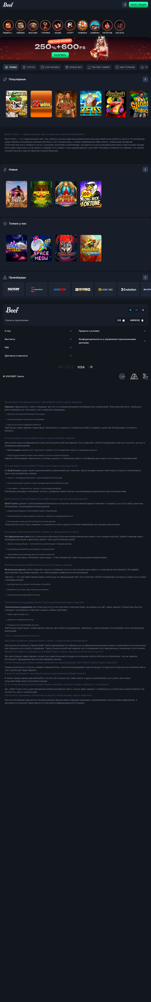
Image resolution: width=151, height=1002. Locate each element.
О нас (8, 331)
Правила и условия (89, 331)
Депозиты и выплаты (16, 355)
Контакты (10, 339)
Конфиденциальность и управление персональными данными (107, 341)
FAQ (7, 347)
